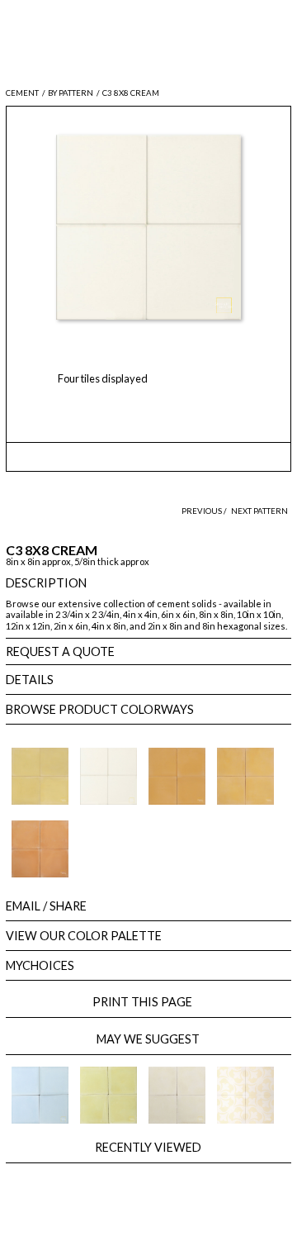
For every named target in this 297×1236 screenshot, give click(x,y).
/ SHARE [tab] (46, 906)
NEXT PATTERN (259, 511)
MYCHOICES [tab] (40, 965)
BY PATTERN (70, 92)
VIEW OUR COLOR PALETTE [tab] (84, 936)
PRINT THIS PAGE (148, 1002)
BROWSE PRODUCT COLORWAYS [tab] (100, 709)
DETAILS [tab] (30, 680)
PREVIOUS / (205, 511)
